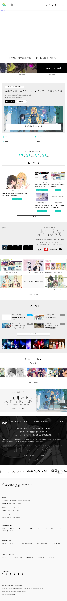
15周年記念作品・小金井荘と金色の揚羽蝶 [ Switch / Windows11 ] (16, 500)
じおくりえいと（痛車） (56, 543)
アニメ (31, 528)
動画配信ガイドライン (30, 557)
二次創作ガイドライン (17, 557)
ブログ (51, 528)
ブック (25, 528)
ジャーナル (59, 528)
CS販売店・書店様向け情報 (26, 543)
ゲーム (18, 528)
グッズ (45, 528)
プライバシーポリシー (51, 557)
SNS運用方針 (41, 557)
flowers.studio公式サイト (41, 543)
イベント (38, 528)
